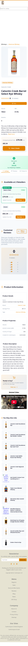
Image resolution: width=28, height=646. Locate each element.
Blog (14, 594)
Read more (11, 134)
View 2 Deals (15, 148)
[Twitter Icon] (14, 565)
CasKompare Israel (14, 629)
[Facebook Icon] (11, 565)
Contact (14, 611)
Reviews (15, 171)
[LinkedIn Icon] (17, 565)
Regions (14, 582)
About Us (14, 609)
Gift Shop (14, 599)
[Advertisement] (14, 22)
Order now (13, 387)
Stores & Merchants (14, 588)
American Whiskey (14, 44)
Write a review (22, 231)
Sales (14, 585)
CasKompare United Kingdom (14, 626)
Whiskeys (4, 44)
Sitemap (14, 617)
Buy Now (19, 200)
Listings (6, 171)
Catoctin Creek (21, 305)
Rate (15, 103)
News (14, 596)
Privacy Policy (14, 614)
